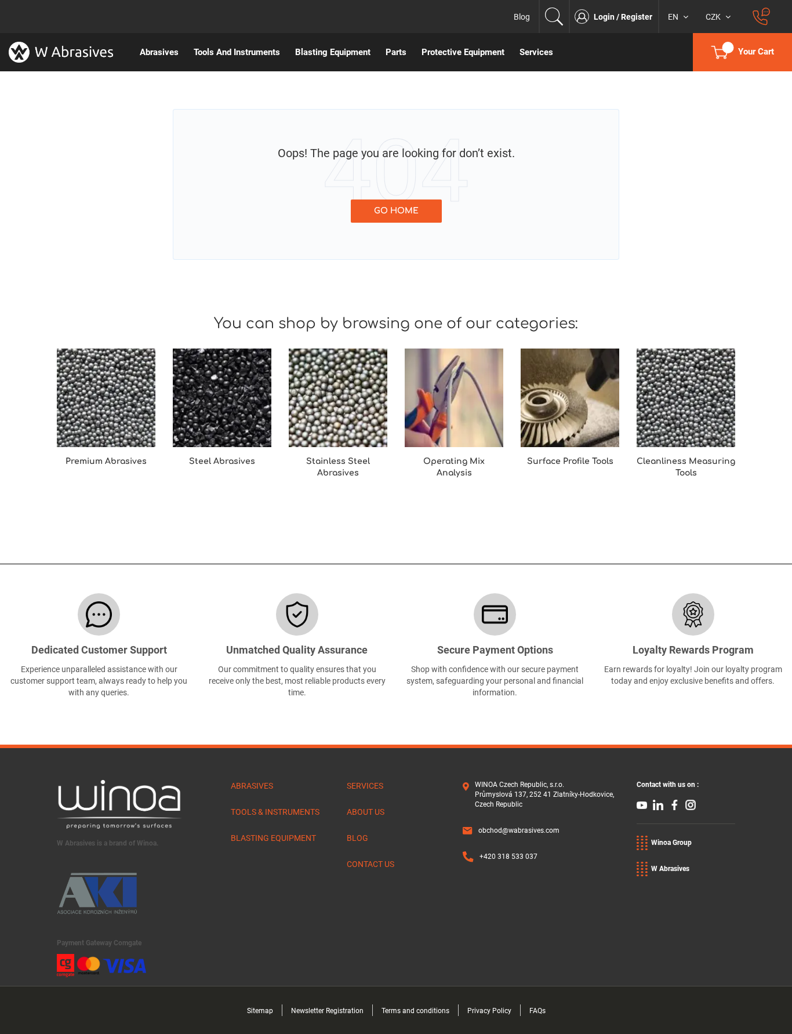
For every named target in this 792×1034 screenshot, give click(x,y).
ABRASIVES (252, 785)
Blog (522, 16)
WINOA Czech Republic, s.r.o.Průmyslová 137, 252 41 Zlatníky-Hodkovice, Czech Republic (544, 794)
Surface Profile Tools (570, 461)
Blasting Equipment (273, 838)
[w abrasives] (66, 52)
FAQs (537, 1011)
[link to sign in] (584, 16)
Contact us (370, 864)
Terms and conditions (415, 1011)
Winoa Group (671, 843)
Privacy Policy (489, 1011)
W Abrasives (670, 869)
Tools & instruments (275, 812)
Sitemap (260, 1011)
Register (636, 16)
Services (365, 785)
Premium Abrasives (106, 461)
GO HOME (396, 210)
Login (605, 16)
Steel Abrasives (222, 461)
